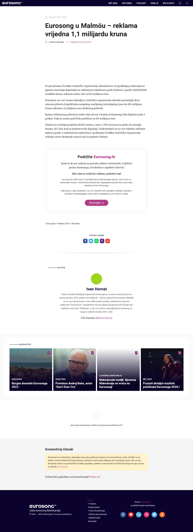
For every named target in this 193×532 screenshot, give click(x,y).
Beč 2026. (113, 3)
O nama (92, 503)
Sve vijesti (168, 3)
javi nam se (62, 466)
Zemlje (154, 3)
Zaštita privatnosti (97, 514)
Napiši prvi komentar (80, 42)
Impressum (94, 507)
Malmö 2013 (64, 223)
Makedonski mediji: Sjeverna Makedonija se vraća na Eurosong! (117, 383)
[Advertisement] (96, 64)
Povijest (141, 3)
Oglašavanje (94, 518)
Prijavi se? (95, 476)
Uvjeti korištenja (96, 510)
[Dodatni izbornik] (187, 3)
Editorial (127, 3)
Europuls (51, 223)
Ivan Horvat (105, 318)
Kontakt (92, 521)
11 (179, 353)
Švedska (76, 223)
